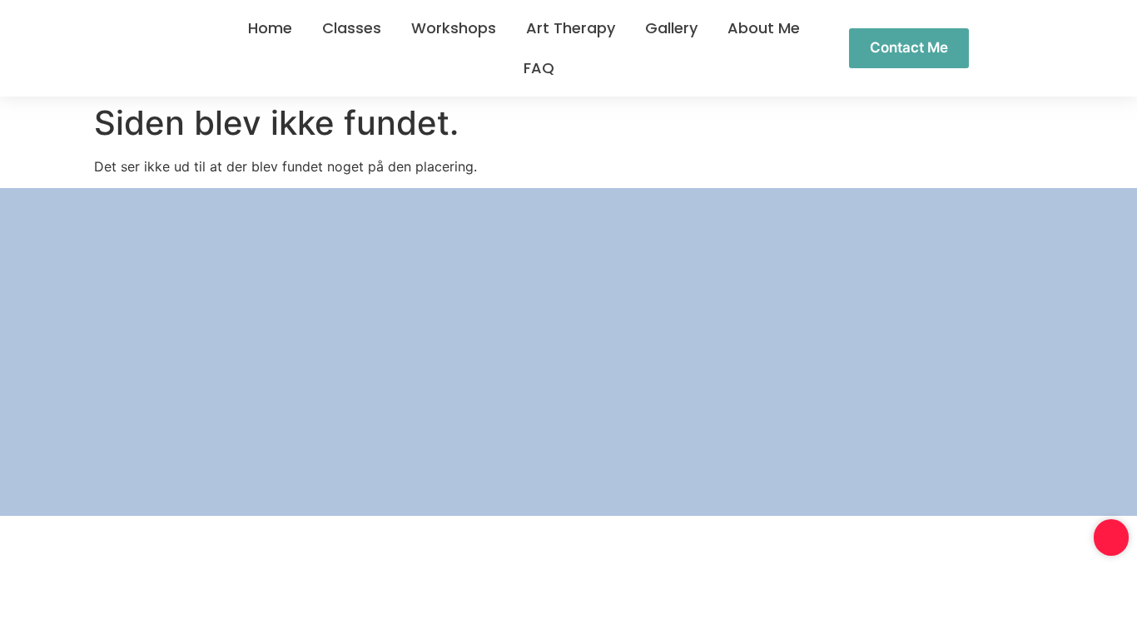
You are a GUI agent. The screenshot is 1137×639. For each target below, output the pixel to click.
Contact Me (909, 47)
